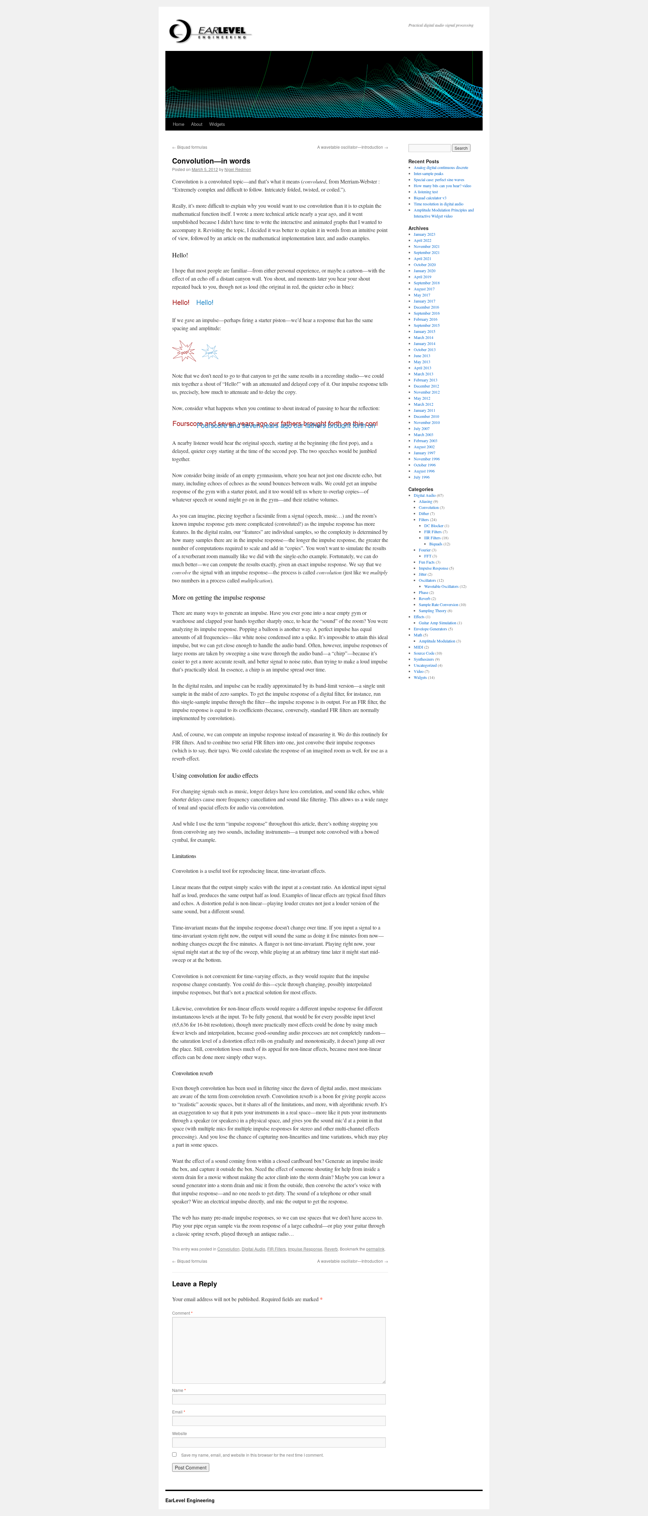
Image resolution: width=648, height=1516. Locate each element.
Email (178, 1411)
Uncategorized (425, 665)
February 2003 (425, 440)
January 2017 (424, 301)
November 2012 (427, 392)
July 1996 (422, 477)
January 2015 (424, 331)
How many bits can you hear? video (442, 185)
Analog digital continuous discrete (441, 167)
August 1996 (424, 471)
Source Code (424, 653)
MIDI (418, 647)
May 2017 (422, 294)
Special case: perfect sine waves (439, 179)
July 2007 (422, 428)
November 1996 (427, 458)
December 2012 (426, 386)
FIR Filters (276, 1249)
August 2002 (424, 446)
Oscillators (427, 580)
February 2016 (425, 319)
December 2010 (426, 416)
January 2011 (424, 410)
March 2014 (423, 337)
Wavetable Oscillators (441, 586)
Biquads (435, 543)
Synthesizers (424, 659)
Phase (423, 592)
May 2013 (422, 361)
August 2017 (424, 288)
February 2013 (425, 379)
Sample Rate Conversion (438, 604)
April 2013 (422, 367)
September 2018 (427, 282)
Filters (424, 519)
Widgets (217, 124)
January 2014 (424, 343)
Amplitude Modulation (437, 640)
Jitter (423, 574)
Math (418, 634)
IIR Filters (432, 537)
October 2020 (425, 264)
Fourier (425, 549)
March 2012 (423, 404)
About (196, 124)
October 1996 (425, 464)
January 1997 (424, 452)
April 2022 (422, 240)
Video (419, 671)
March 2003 (423, 434)
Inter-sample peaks (428, 173)
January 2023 (424, 234)
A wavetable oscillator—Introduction (352, 147)
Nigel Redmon (237, 169)
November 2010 (427, 422)
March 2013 (423, 373)
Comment (182, 1313)
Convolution (228, 1249)
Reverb (331, 1249)
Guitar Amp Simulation (437, 622)
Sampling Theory (433, 610)
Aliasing (425, 501)
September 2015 (427, 325)
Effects (419, 616)
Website (179, 1433)
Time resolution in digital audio (438, 203)
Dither (424, 513)
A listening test (426, 191)
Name (179, 1390)
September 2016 (427, 313)
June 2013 (422, 355)
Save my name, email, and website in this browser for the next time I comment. (252, 1455)
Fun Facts (427, 562)
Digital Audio (253, 1249)
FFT (427, 556)
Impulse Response (305, 1249)
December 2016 (426, 307)
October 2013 (425, 349)
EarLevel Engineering (190, 1500)
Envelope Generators (430, 628)
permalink (375, 1249)
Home (178, 124)
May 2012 (422, 398)
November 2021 (427, 246)
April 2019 (422, 276)
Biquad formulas (189, 147)
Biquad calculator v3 (430, 197)
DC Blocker (433, 525)
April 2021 (422, 258)
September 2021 (427, 252)
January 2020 (424, 270)
